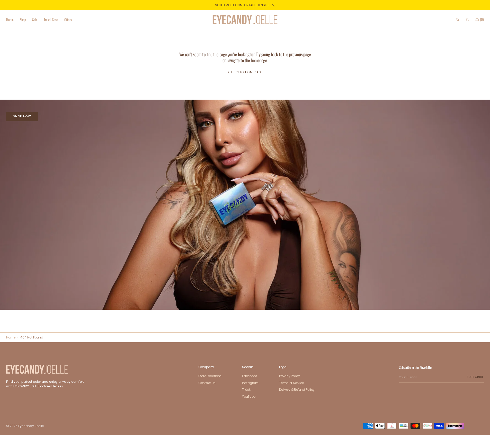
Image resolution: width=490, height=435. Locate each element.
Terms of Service (291, 383)
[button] (457, 19)
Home (10, 337)
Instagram (250, 383)
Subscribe (475, 377)
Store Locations (209, 376)
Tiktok (246, 389)
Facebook (249, 376)
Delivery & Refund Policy (297, 389)
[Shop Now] (245, 205)
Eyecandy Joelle (31, 426)
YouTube (248, 396)
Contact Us (207, 383)
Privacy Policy (289, 376)
